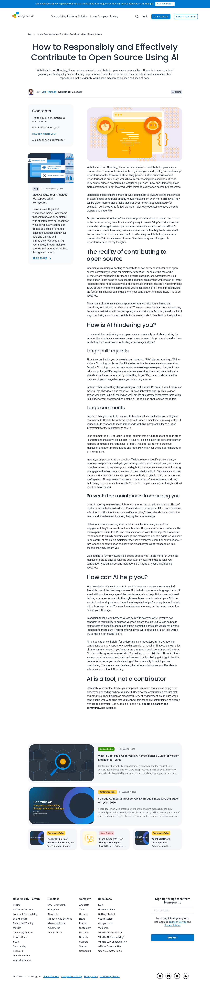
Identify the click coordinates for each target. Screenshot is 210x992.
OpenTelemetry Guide (110, 951)
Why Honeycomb (57, 905)
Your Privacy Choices (110, 976)
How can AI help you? (44, 133)
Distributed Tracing (23, 923)
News (82, 918)
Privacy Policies (172, 925)
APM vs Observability (109, 946)
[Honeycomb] (23, 16)
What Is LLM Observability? (112, 941)
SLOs (16, 941)
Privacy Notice (91, 976)
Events (83, 923)
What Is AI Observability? (111, 937)
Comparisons (105, 923)
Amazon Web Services (60, 918)
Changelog (85, 951)
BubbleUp (18, 951)
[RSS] (186, 976)
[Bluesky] (160, 976)
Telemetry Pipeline (23, 932)
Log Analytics (20, 918)
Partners (84, 932)
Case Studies (105, 918)
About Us (84, 905)
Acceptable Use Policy (71, 976)
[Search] (136, 16)
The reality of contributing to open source (48, 119)
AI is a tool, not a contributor (48, 140)
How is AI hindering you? (45, 127)
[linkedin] (168, 976)
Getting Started (106, 914)
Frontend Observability (25, 914)
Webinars (103, 928)
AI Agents (53, 914)
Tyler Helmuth (48, 91)
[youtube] (177, 976)
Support (83, 941)
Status (82, 946)
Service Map (19, 946)
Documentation (106, 909)
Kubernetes (54, 928)
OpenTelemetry (21, 955)
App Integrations (22, 960)
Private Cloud (20, 937)
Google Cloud (55, 932)
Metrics (17, 928)
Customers (85, 928)
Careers (83, 914)
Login (145, 16)
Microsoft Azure (56, 923)
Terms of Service (51, 976)
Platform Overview (23, 909)
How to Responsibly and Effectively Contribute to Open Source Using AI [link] (69, 34)
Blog (30, 34)
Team (82, 909)
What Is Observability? (110, 932)
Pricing (114, 16)
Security (83, 937)
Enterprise (53, 909)
